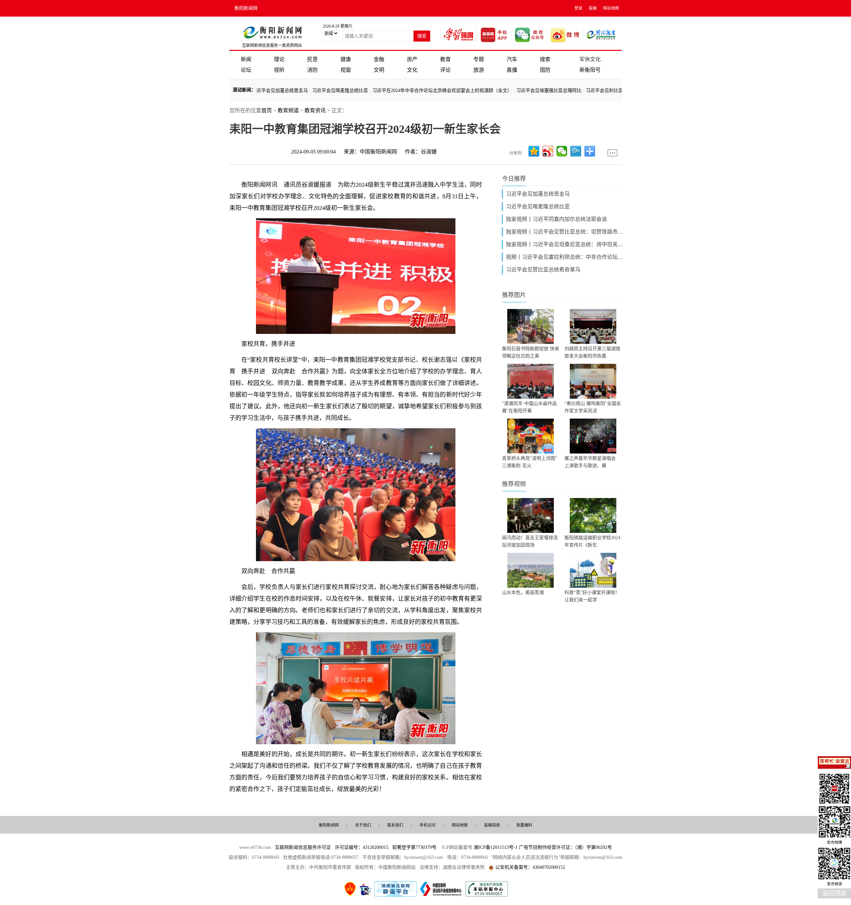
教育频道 (288, 110)
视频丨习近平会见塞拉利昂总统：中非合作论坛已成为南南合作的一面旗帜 (566, 257)
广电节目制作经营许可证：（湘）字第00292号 (565, 847)
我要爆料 (524, 825)
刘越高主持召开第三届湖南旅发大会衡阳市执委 (592, 352)
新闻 (246, 59)
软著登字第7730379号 (414, 847)
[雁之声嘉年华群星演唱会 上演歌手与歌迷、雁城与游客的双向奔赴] (593, 436)
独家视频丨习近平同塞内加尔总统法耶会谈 (556, 219)
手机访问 (427, 825)
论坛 (246, 70)
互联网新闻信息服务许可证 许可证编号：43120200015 (331, 847)
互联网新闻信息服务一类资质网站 (272, 45)
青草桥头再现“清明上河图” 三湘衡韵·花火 (529, 462)
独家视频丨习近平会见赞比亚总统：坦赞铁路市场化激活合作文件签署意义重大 (566, 232)
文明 (379, 70)
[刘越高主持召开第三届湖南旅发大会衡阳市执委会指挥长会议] (593, 326)
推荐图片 (514, 295)
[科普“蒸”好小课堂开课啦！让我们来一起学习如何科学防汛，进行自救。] (593, 570)
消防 (312, 70)
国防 (545, 70)
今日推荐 (514, 178)
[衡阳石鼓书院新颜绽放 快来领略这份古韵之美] (530, 326)
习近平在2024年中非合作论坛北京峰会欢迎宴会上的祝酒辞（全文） (418, 90)
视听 (279, 70)
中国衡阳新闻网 (378, 151)
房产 (412, 59)
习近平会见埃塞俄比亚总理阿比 (524, 90)
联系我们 (395, 825)
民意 (312, 59)
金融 (379, 59)
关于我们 (363, 825)
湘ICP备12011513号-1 (496, 847)
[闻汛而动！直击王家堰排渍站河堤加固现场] (530, 515)
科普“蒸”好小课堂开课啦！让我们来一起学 (592, 596)
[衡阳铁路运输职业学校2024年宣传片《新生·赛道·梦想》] (593, 515)
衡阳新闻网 (246, 8)
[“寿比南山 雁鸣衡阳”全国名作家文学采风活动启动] (593, 381)
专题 (478, 59)
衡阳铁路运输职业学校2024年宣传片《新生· (592, 541)
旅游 (478, 70)
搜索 (545, 59)
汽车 (512, 59)
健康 (345, 59)
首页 (266, 110)
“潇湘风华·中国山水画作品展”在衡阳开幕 (529, 407)
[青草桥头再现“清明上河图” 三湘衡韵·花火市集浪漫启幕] (530, 436)
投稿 (593, 8)
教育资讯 (315, 110)
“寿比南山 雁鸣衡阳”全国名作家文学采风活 (592, 407)
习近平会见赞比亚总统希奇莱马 (543, 269)
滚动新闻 (242, 89)
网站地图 (611, 8)
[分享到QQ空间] (534, 151)
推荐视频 (514, 484)
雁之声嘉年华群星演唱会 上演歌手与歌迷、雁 (592, 462)
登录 (578, 8)
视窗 (345, 70)
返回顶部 (834, 893)
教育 (445, 59)
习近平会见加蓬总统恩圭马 (256, 90)
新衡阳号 (590, 70)
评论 (445, 70)
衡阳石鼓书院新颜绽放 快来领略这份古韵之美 (530, 352)
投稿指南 (492, 825)
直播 (512, 70)
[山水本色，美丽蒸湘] (530, 570)
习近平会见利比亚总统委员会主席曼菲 (601, 90)
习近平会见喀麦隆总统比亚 (316, 90)
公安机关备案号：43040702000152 (530, 867)
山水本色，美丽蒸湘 (523, 592)
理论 (279, 59)
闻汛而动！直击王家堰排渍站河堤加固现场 (530, 541)
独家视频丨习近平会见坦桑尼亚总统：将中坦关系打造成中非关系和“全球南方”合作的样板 (566, 244)
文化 (412, 70)
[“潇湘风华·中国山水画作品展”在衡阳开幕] (530, 381)
